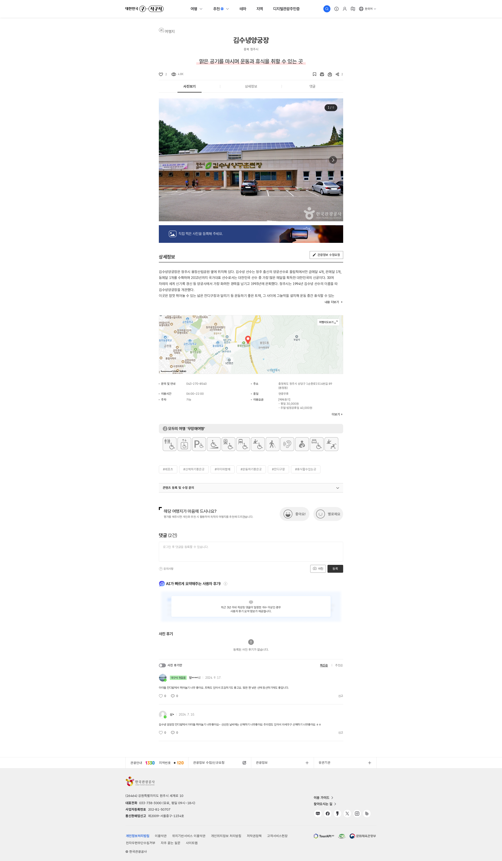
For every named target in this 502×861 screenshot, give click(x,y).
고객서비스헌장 (277, 836)
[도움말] (161, 569)
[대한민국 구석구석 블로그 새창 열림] (318, 813)
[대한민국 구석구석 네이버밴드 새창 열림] (367, 813)
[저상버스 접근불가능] (243, 444)
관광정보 (262, 763)
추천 (216, 8)
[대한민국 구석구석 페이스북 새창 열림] (328, 813)
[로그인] (344, 9)
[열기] (337, 488)
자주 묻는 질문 (170, 843)
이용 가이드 (321, 798)
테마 (243, 8)
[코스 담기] (328, 74)
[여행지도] (353, 9)
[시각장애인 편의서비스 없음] (272, 444)
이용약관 (161, 836)
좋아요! (300, 514)
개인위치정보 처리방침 (226, 836)
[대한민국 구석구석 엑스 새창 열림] (347, 813)
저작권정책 (254, 836)
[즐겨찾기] (312, 74)
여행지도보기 (328, 322)
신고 (340, 696)
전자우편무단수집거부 (140, 843)
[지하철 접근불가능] (228, 444)
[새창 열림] (320, 74)
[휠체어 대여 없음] (258, 444)
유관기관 (324, 763)
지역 (259, 8)
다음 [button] (333, 160)
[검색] (326, 8)
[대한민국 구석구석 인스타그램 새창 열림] (357, 813)
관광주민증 (286, 8)
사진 (320, 569)
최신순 (324, 665)
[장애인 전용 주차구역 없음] (199, 444)
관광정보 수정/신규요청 (209, 763)
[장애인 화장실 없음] (169, 444)
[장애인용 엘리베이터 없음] (184, 444)
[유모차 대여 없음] (331, 444)
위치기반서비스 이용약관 (189, 836)
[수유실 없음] (302, 444)
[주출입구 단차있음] (214, 444)
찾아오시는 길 (323, 804)
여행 (194, 8)
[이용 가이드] (336, 9)
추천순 (339, 665)
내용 (332, 302)
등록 (335, 569)
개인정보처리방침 (137, 836)
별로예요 (334, 514)
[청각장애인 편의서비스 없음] (287, 444)
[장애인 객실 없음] (317, 444)
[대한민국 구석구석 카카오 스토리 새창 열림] (337, 813)
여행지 (170, 31)
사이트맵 (192, 843)
